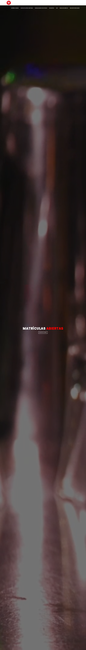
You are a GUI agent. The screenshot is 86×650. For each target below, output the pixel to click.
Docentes (51, 8)
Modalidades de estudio (41, 8)
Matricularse (43, 332)
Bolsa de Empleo (64, 8)
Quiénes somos (15, 8)
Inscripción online (74, 8)
